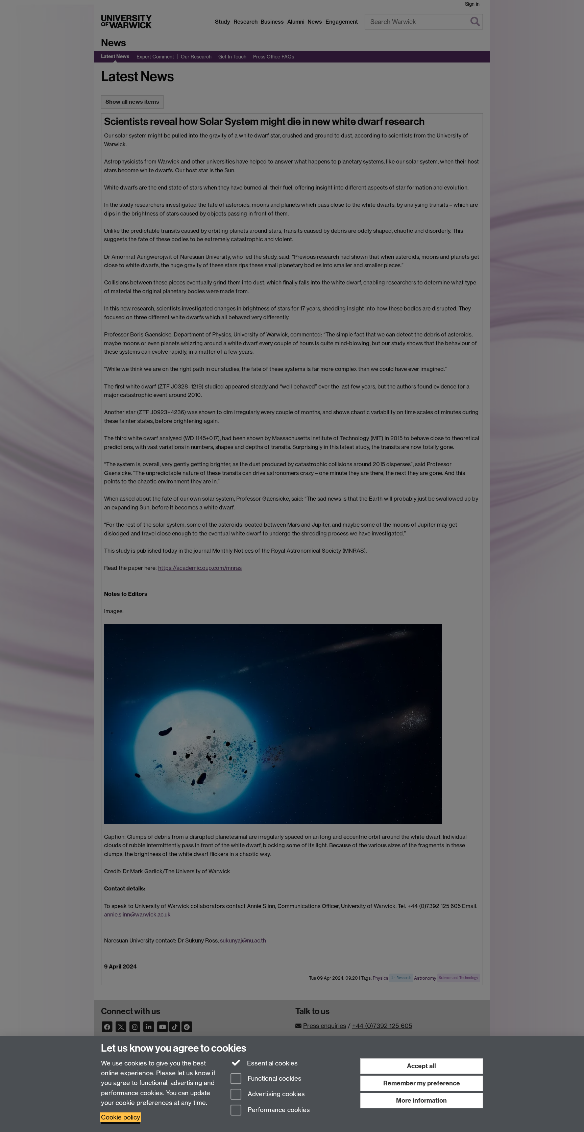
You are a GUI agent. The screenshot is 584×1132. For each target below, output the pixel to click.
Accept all (421, 1066)
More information (421, 1100)
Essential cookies (271, 1063)
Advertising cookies (275, 1094)
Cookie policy (120, 1117)
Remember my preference (421, 1083)
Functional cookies (273, 1078)
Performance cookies (278, 1110)
